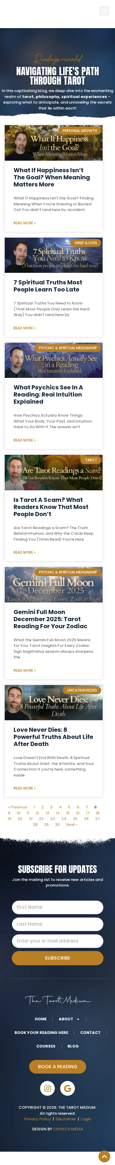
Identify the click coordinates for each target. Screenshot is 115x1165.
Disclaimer (67, 1119)
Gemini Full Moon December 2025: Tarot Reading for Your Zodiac (51, 619)
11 (28, 813)
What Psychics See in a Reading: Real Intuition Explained (48, 394)
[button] (104, 11)
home (41, 1019)
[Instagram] (47, 1088)
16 (78, 813)
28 (35, 824)
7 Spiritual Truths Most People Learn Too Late (48, 286)
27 (97, 818)
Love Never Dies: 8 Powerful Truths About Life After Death (53, 737)
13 (47, 813)
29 (46, 824)
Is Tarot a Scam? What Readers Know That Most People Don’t (51, 507)
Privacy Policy (37, 1119)
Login (86, 1119)
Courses (45, 1046)
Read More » (25, 222)
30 (57, 824)
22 (41, 818)
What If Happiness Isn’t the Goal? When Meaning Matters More (52, 177)
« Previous (17, 807)
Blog (73, 1046)
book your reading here (41, 1032)
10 (18, 813)
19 (9, 818)
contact (90, 1032)
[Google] (67, 1088)
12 (37, 813)
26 (86, 818)
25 (75, 818)
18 (97, 813)
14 (58, 813)
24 (63, 818)
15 (68, 813)
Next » (71, 824)
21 (30, 818)
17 (87, 813)
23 (52, 818)
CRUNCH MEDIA (67, 1129)
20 (20, 818)
